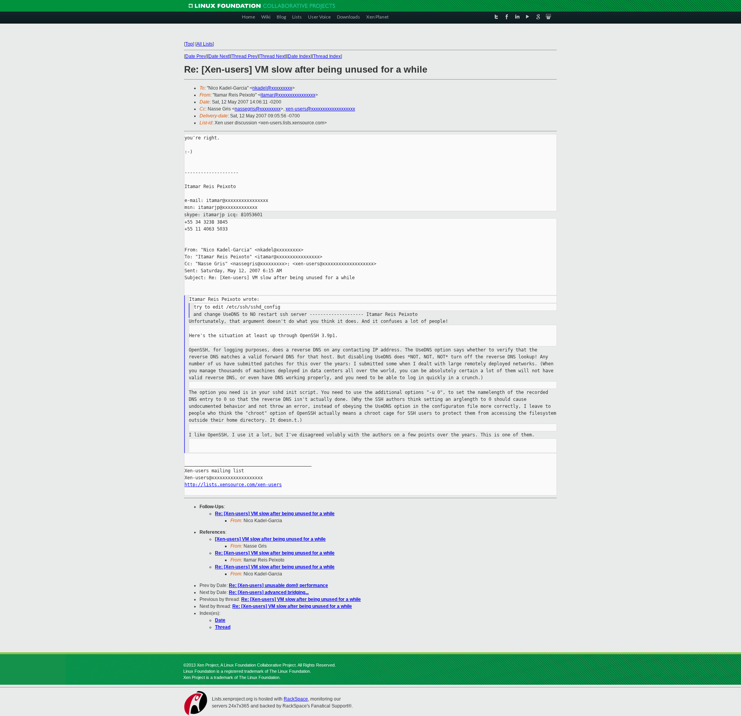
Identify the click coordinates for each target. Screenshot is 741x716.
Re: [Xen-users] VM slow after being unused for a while (275, 513)
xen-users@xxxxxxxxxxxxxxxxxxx (320, 109)
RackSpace (296, 699)
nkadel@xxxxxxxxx (272, 88)
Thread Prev (244, 56)
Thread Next (273, 56)
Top (189, 44)
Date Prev (195, 56)
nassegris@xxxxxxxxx (258, 109)
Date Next (218, 56)
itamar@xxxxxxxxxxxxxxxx (288, 95)
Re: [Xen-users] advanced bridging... (269, 592)
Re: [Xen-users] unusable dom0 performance (278, 585)
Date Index (299, 56)
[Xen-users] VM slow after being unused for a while (270, 539)
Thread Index (327, 56)
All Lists (204, 44)
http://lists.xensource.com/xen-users (233, 484)
